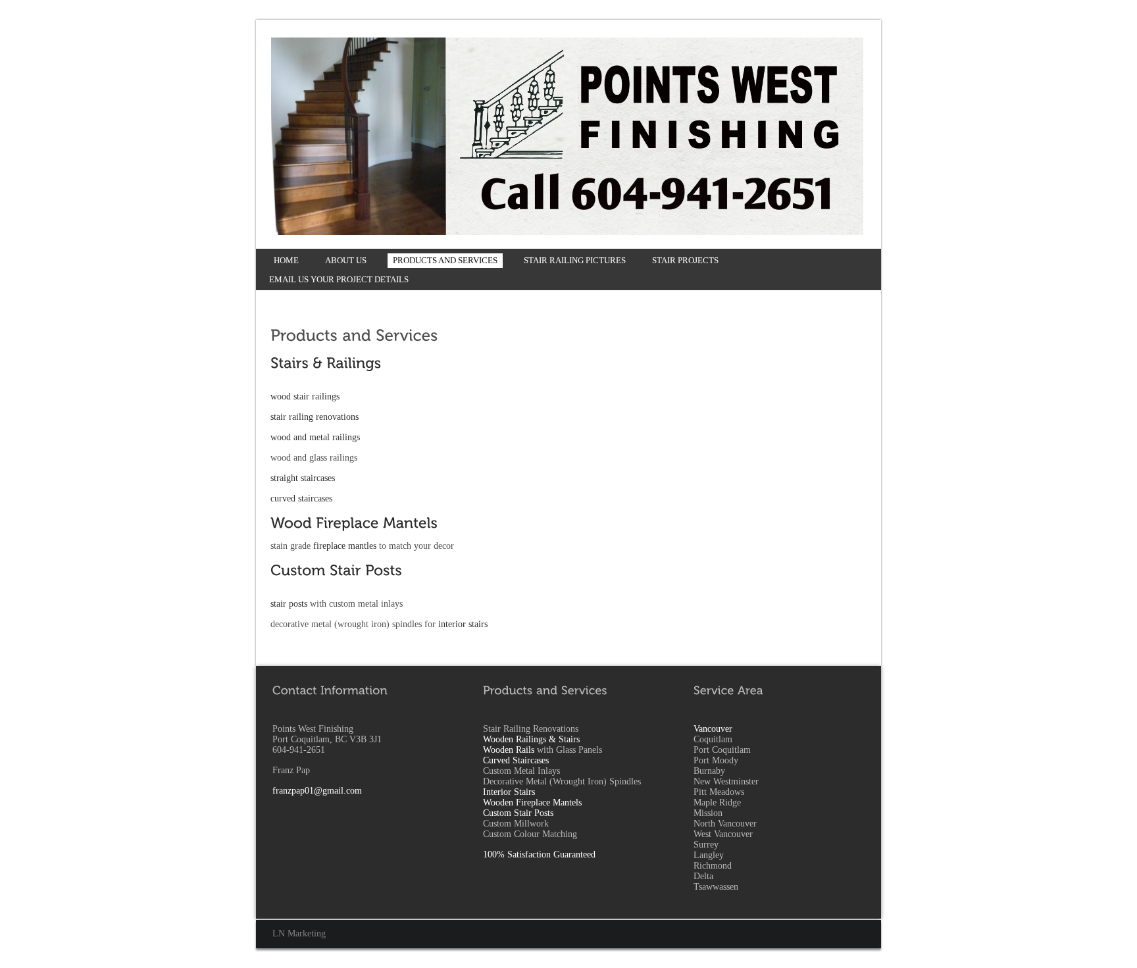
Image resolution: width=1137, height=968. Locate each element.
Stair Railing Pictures (575, 260)
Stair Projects (685, 260)
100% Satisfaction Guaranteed (539, 854)
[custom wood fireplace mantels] (354, 522)
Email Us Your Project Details (339, 279)
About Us (345, 260)
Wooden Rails (508, 750)
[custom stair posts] (336, 569)
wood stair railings (305, 396)
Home (286, 260)
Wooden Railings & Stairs (531, 739)
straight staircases (302, 478)
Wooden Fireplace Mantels (532, 802)
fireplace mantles (344, 546)
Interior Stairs (509, 792)
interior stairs (463, 624)
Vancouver (713, 729)
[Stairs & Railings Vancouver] (325, 362)
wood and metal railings (315, 437)
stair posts (288, 604)
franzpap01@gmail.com (317, 791)
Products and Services (445, 260)
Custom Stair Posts (518, 813)
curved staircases (301, 498)
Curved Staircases (516, 760)
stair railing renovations (314, 417)
